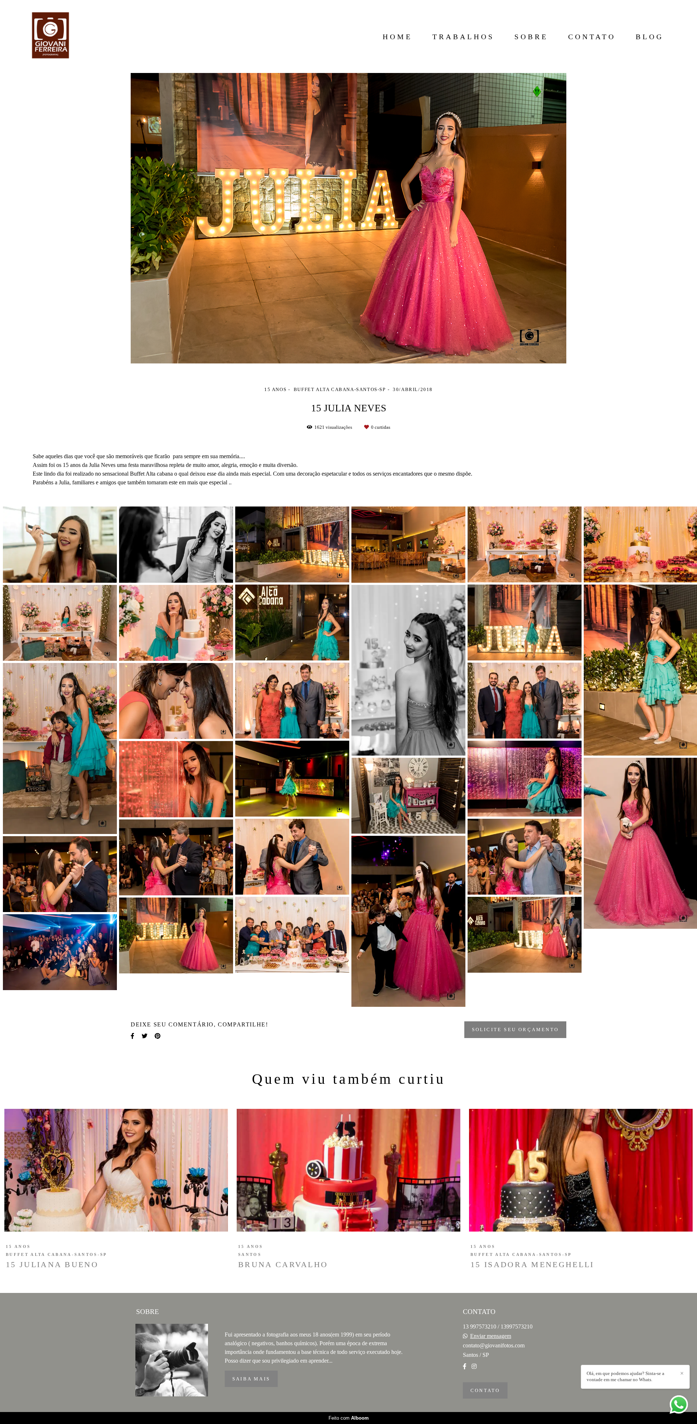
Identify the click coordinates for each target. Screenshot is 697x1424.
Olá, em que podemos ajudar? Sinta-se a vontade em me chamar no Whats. (625, 1376)
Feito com (349, 1418)
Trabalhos (463, 37)
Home (397, 37)
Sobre (531, 37)
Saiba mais (251, 1379)
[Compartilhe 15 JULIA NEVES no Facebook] (132, 1036)
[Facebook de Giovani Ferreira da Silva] (464, 1366)
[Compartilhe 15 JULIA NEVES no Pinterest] (157, 1036)
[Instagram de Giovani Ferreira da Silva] (474, 1366)
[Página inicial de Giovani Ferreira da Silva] (50, 36)
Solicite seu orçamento (515, 1029)
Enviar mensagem (490, 1336)
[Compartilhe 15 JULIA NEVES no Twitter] (144, 1036)
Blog (650, 37)
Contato (592, 37)
